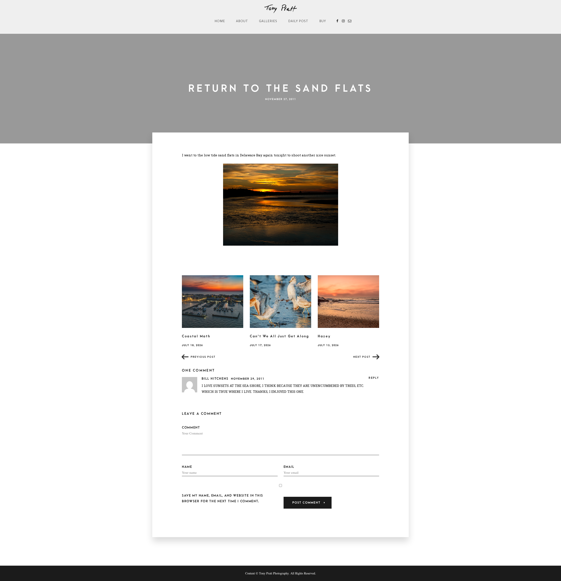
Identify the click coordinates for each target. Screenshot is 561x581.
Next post (361, 357)
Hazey (324, 336)
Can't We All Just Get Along (279, 336)
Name (187, 467)
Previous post (203, 357)
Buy (322, 21)
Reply (374, 377)
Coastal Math (196, 336)
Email (289, 467)
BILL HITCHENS (216, 379)
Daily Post (298, 21)
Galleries (268, 21)
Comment (191, 427)
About (242, 21)
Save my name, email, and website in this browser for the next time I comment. (222, 498)
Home (220, 21)
